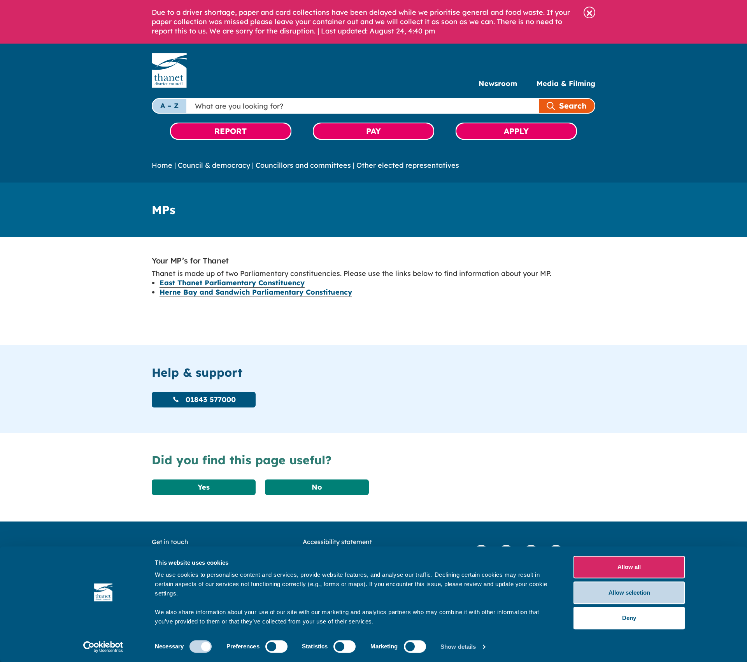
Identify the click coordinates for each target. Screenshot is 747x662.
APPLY (516, 131)
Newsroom (498, 83)
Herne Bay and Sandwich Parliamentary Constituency (256, 292)
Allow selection (629, 592)
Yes (204, 487)
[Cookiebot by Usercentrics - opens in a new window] (103, 647)
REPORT (230, 131)
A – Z (169, 105)
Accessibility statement (337, 542)
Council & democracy (214, 165)
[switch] (276, 646)
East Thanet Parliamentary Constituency (232, 282)
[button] (589, 12)
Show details (458, 646)
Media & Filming (566, 83)
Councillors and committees (303, 165)
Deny (629, 618)
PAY (373, 131)
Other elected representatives (407, 165)
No (317, 487)
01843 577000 (209, 399)
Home (162, 165)
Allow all (629, 567)
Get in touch (170, 542)
